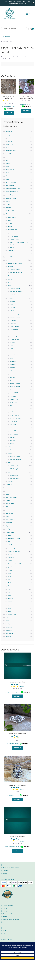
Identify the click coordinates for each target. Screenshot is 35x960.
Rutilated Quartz (14, 431)
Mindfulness (11, 583)
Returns (5, 916)
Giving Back (5, 870)
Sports (9, 605)
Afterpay (5, 908)
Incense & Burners (10, 257)
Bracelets (10, 266)
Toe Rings (10, 481)
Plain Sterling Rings (15, 469)
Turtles (9, 608)
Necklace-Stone (10, 503)
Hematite (12, 367)
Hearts (9, 573)
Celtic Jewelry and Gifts (14, 551)
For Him (8, 204)
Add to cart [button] (8, 113)
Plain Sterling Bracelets (16, 272)
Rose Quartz (13, 424)
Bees (9, 541)
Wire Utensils (9, 633)
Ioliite (11, 371)
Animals (10, 535)
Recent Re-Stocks (10, 519)
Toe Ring (8, 624)
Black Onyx (13, 323)
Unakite (12, 443)
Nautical (8, 500)
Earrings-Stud (11, 295)
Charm (7, 173)
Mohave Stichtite (14, 393)
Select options (17, 696)
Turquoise (12, 440)
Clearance (8, 176)
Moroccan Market (12, 229)
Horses (9, 576)
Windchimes (9, 630)
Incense (10, 226)
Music (9, 586)
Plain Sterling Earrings (15, 291)
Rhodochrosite (13, 421)
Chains (9, 276)
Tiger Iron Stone (14, 434)
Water (9, 611)
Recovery (10, 598)
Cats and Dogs (11, 548)
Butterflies (10, 545)
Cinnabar (12, 345)
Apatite (12, 310)
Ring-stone (8, 526)
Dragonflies (11, 557)
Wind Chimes (11, 254)
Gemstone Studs (14, 475)
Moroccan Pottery (14, 239)
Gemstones (8, 207)
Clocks (7, 179)
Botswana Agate (14, 336)
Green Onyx (13, 364)
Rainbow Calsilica (14, 415)
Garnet (11, 358)
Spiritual (10, 602)
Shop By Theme (10, 532)
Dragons (10, 560)
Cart (4, 933)
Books (7, 157)
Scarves (10, 141)
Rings (9, 462)
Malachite (12, 390)
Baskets (12, 233)
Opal (11, 405)
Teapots (12, 247)
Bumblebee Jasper (14, 339)
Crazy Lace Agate (14, 352)
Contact (5, 873)
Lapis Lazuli (13, 377)
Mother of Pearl (14, 399)
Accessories (9, 131)
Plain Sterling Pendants (16, 459)
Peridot (12, 412)
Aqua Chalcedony (14, 314)
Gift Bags (10, 223)
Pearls (11, 409)
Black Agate (13, 320)
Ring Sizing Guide (7, 942)
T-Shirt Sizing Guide (7, 939)
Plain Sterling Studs (15, 478)
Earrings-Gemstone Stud (12, 191)
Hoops (9, 447)
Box (6, 160)
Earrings (10, 285)
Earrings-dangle (10, 185)
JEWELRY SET (9, 484)
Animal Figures (9, 144)
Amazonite (12, 301)
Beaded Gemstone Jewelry (13, 154)
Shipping (8, 529)
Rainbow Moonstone (15, 418)
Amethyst (12, 307)
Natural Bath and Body (12, 497)
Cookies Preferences (7, 922)
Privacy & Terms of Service (9, 913)
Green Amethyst (14, 361)
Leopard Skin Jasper (15, 383)
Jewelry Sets (9, 488)
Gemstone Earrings (15, 288)
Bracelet (8, 163)
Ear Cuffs (10, 282)
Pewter (7, 516)
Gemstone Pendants (15, 456)
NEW (7, 507)
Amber (11, 304)
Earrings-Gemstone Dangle (13, 188)
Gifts (7, 214)
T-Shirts (7, 617)
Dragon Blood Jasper (11, 182)
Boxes (9, 220)
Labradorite (13, 374)
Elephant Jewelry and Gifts (15, 564)
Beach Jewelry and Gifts (14, 538)
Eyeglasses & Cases (11, 198)
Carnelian (12, 342)
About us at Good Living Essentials (11, 867)
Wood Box (8, 636)
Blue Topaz (12, 333)
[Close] (33, 3)
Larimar (12, 380)
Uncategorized (9, 627)
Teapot (7, 621)
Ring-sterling (9, 522)
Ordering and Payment (8, 905)
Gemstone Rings (14, 465)
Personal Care (9, 513)
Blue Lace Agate (14, 329)
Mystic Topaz (13, 402)
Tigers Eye (12, 437)
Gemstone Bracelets (15, 269)
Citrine (11, 348)
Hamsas (10, 570)
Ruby (11, 428)
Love (9, 579)
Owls (9, 592)
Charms (10, 279)
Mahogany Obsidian (15, 386)
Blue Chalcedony (14, 326)
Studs (9, 472)
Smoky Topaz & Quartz (11, 614)
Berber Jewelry (14, 236)
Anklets (7, 147)
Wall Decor (11, 250)
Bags (9, 135)
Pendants (10, 453)
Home (4, 41)
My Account (6, 928)
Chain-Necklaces (10, 169)
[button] (15, 684)
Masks (7, 494)
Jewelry (8, 260)
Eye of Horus (11, 567)
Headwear (10, 138)
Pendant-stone (9, 510)
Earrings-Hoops (10, 195)
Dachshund (10, 554)
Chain (7, 166)
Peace (9, 595)
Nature (9, 589)
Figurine (8, 201)
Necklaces (10, 450)
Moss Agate (11, 210)
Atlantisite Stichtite (11, 150)
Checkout (5, 930)
